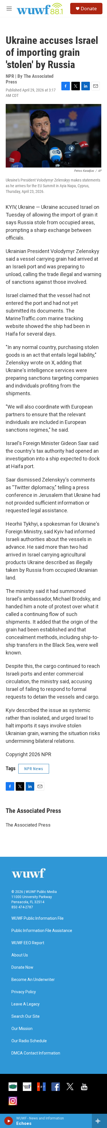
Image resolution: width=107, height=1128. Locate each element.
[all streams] (99, 1121)
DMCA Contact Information (35, 1053)
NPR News (33, 768)
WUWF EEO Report (27, 943)
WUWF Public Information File (37, 918)
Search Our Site (25, 1016)
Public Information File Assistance (41, 931)
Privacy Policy (23, 992)
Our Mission (22, 1029)
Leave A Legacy (25, 1004)
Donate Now (22, 967)
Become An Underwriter (33, 980)
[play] (8, 1121)
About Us (19, 955)
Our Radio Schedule (29, 1041)
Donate (89, 8)
